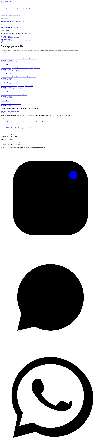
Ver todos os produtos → (15, 27)
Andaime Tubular (5, 15)
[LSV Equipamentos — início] (6, 1)
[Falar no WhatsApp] (50, 446)
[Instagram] (50, 247)
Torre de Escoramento (18, 9)
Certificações (21, 128)
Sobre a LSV (4, 128)
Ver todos (41, 121)
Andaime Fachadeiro (14, 15)
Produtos (3, 2)
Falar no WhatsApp (15, 111)
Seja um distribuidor (29, 128)
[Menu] (11, 39)
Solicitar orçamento (5, 39)
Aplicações (3, 37)
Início (2, 42)
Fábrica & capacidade (12, 128)
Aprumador (33, 9)
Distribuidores (15, 37)
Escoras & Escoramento (7, 9)
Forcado (28, 9)
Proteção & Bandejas (6, 21)
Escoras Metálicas (5, 121)
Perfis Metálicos (5, 27)
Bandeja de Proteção (34, 121)
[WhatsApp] (50, 347)
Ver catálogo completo (6, 36)
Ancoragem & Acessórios (17, 21)
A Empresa (9, 37)
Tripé (25, 9)
